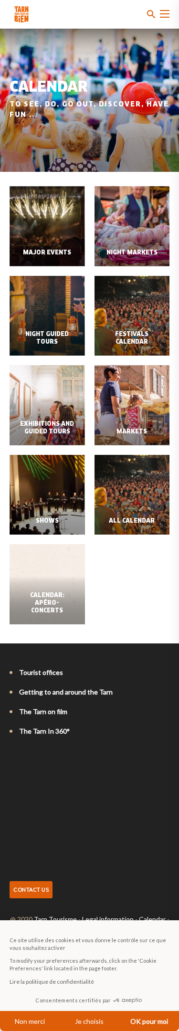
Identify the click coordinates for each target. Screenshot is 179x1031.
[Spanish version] (54, 757)
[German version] (41, 757)
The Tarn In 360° (44, 731)
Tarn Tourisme (55, 919)
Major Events (47, 253)
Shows (47, 521)
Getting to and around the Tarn (66, 692)
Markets (131, 432)
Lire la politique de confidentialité (52, 981)
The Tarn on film (43, 711)
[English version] (27, 757)
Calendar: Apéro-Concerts (47, 603)
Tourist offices (41, 672)
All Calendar (132, 521)
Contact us (31, 889)
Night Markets (132, 253)
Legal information (108, 919)
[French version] (14, 757)
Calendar (152, 919)
